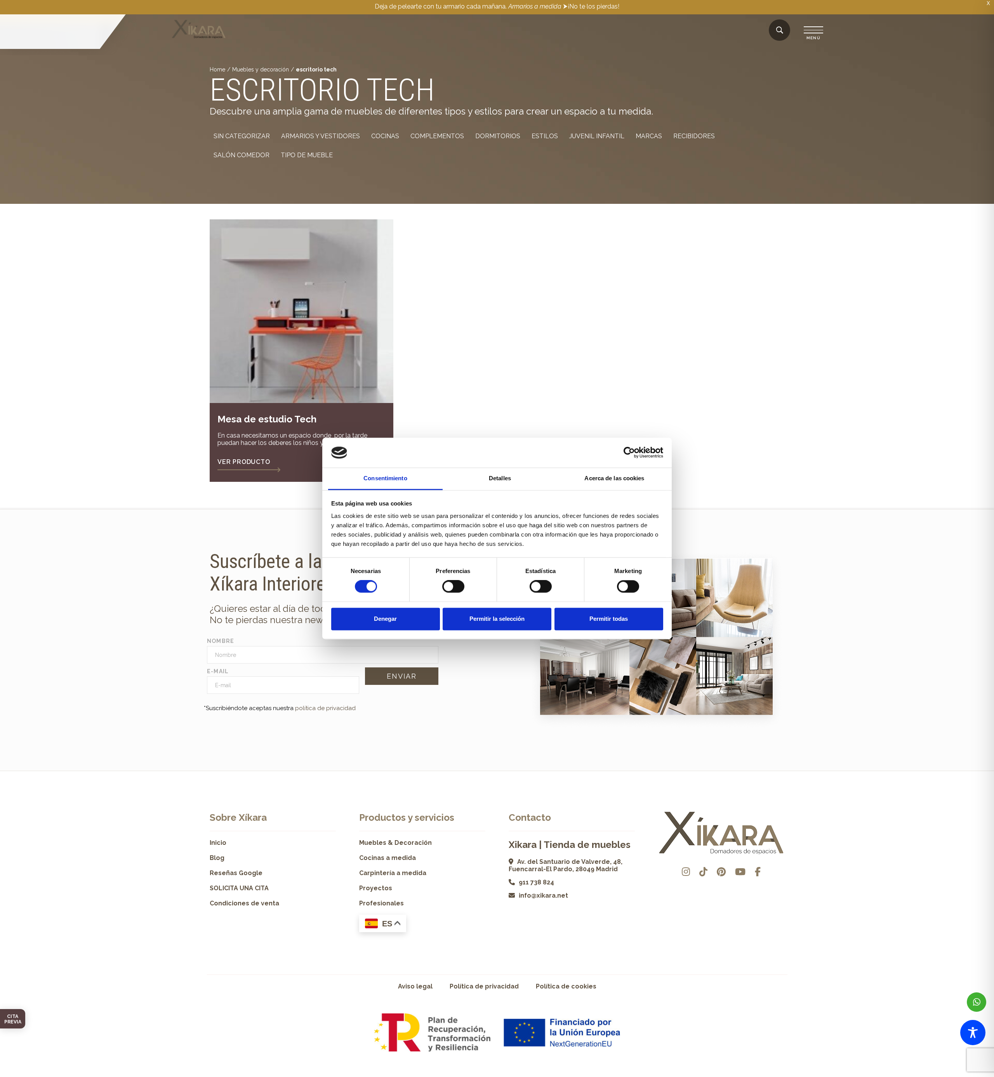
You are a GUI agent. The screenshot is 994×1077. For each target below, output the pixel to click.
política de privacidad (325, 708)
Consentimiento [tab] (385, 478)
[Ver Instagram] (686, 871)
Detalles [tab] (500, 478)
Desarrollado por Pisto (764, 1074)
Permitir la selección (497, 618)
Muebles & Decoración (395, 842)
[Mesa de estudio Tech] (301, 311)
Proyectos (375, 888)
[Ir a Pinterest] (721, 871)
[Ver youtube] (740, 871)
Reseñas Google (236, 873)
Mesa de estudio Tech (266, 419)
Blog (217, 858)
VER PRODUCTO (243, 462)
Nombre (221, 641)
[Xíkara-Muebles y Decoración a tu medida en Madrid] (199, 29)
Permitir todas (608, 618)
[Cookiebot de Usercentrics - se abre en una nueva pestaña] (629, 453)
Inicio (218, 842)
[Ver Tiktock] (703, 871)
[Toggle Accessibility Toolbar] (972, 1032)
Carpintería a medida (392, 873)
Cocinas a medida (387, 858)
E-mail (218, 671)
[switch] (453, 586)
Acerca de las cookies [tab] (614, 478)
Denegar (385, 618)
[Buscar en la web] (779, 30)
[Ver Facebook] (758, 871)
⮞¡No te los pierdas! (591, 6)
